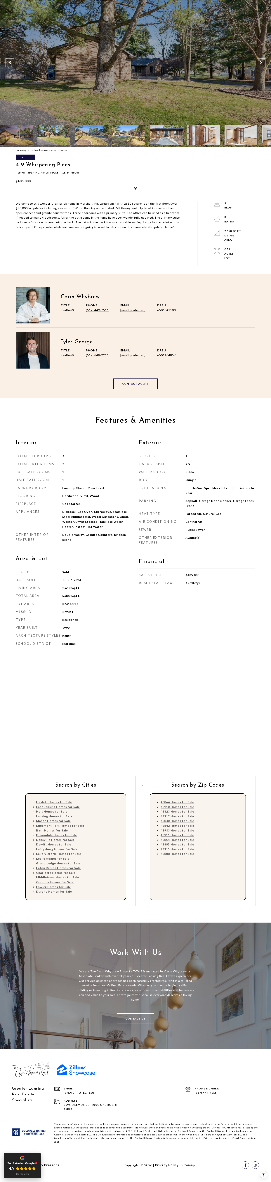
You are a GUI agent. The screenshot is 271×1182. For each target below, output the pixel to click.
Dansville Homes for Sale (55, 839)
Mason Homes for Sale (53, 820)
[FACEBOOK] (245, 1165)
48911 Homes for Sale (177, 835)
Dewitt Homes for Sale (53, 844)
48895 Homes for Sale (177, 844)
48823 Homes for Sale (177, 811)
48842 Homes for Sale (177, 825)
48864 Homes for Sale (177, 802)
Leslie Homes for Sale (53, 858)
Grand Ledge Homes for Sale (58, 863)
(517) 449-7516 (97, 310)
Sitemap (188, 1165)
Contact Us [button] (135, 1018)
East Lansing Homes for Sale (58, 806)
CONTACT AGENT (135, 383)
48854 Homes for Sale (177, 839)
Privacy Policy (167, 1165)
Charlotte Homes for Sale (56, 872)
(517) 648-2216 (97, 355)
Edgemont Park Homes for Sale (60, 825)
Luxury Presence (46, 1165)
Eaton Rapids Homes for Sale (58, 868)
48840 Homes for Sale (177, 820)
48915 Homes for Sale (177, 849)
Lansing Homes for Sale (54, 816)
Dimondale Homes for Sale (56, 835)
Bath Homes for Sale (52, 830)
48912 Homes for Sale (177, 816)
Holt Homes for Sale (51, 811)
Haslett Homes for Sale (54, 802)
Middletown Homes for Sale (57, 877)
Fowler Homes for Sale (53, 887)
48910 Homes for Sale (177, 806)
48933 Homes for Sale (177, 830)
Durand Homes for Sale (54, 891)
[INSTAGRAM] (255, 1165)
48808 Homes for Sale (177, 853)
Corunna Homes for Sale (55, 882)
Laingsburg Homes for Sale (57, 849)
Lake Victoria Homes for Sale (58, 853)
